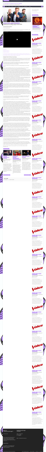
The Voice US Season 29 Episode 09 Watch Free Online (37, 372)
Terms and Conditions (32, 451)
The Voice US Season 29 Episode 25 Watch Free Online (37, 65)
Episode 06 (19, 53)
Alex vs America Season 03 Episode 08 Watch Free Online (7, 160)
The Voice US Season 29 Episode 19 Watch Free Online (37, 180)
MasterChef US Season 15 (6, 52)
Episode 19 (29, 54)
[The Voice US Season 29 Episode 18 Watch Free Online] (37, 193)
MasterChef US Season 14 (6, 51)
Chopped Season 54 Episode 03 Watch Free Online (26, 158)
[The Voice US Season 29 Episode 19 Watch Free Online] (37, 173)
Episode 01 (4, 53)
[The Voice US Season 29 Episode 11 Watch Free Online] (37, 327)
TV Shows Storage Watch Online (12, 3)
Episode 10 (4, 54)
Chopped (23, 156)
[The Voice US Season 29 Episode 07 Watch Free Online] (37, 408)
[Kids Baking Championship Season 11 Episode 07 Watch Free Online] (17, 153)
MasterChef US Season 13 (6, 50)
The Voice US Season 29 (34, 44)
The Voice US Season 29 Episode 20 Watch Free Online (37, 161)
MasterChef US (5, 49)
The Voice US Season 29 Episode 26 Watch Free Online (37, 45)
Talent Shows (33, 43)
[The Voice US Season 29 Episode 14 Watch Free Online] (37, 269)
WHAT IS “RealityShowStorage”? (25, 451)
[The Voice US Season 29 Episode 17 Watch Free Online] (37, 212)
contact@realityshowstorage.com (23, 438)
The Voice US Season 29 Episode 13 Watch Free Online (37, 295)
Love (15, 6)
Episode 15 (18, 54)
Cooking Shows (14, 157)
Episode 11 (7, 54)
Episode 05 (16, 53)
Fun (22, 6)
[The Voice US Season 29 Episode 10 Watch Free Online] (37, 346)
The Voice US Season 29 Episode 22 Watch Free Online (16, 0)
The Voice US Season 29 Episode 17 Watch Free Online (37, 218)
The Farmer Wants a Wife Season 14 (36, 27)
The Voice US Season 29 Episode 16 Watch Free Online (37, 237)
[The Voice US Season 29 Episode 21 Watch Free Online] (37, 135)
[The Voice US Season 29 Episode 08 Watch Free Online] (37, 388)
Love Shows (39, 25)
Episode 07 (22, 53)
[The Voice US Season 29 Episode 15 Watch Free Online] (37, 250)
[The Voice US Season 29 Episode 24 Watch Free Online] (37, 77)
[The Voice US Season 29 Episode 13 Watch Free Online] (37, 289)
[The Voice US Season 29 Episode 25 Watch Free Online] (37, 58)
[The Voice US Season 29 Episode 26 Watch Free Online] (37, 39)
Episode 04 (13, 53)
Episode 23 (13, 55)
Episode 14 (15, 54)
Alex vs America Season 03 (6, 157)
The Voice (37, 43)
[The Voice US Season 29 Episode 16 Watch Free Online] (37, 231)
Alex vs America (5, 156)
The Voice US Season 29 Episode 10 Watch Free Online (37, 352)
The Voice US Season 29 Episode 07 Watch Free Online (37, 414)
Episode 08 (25, 53)
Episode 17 (23, 54)
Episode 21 (7, 55)
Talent (9, 6)
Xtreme (30, 6)
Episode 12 (10, 54)
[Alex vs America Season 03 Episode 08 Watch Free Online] (7, 153)
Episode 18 (26, 54)
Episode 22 (10, 55)
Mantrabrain (13, 451)
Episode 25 (19, 55)
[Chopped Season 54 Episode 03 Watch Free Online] (26, 153)
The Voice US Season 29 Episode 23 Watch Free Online (37, 103)
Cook (6, 6)
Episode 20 (4, 55)
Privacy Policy (40, 451)
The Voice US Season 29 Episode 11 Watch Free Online (37, 333)
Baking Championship (15, 156)
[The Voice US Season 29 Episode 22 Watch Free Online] (37, 116)
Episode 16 (21, 54)
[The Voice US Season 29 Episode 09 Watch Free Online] (37, 366)
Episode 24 (16, 55)
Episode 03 (10, 53)
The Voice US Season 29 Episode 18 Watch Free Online (37, 199)
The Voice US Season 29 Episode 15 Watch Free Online (37, 257)
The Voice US (39, 43)
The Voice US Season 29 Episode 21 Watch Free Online (37, 141)
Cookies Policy (37, 451)
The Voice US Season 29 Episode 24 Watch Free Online (37, 84)
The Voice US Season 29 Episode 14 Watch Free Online (37, 276)
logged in (8, 179)
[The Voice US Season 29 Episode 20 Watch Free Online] (37, 154)
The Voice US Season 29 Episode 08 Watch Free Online (37, 394)
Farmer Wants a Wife (35, 25)
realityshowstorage (10, 25)
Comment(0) (14, 25)
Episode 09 (28, 53)
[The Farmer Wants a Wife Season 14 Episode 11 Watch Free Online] (37, 21)
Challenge (19, 6)
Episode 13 (12, 54)
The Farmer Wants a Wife (35, 26)
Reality (12, 6)
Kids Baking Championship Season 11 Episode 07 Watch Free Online (17, 161)
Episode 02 (7, 53)
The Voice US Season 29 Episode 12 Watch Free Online (37, 314)
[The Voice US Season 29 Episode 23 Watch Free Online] (37, 97)
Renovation (25, 6)
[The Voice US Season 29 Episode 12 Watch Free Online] (37, 308)
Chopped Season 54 (27, 156)
